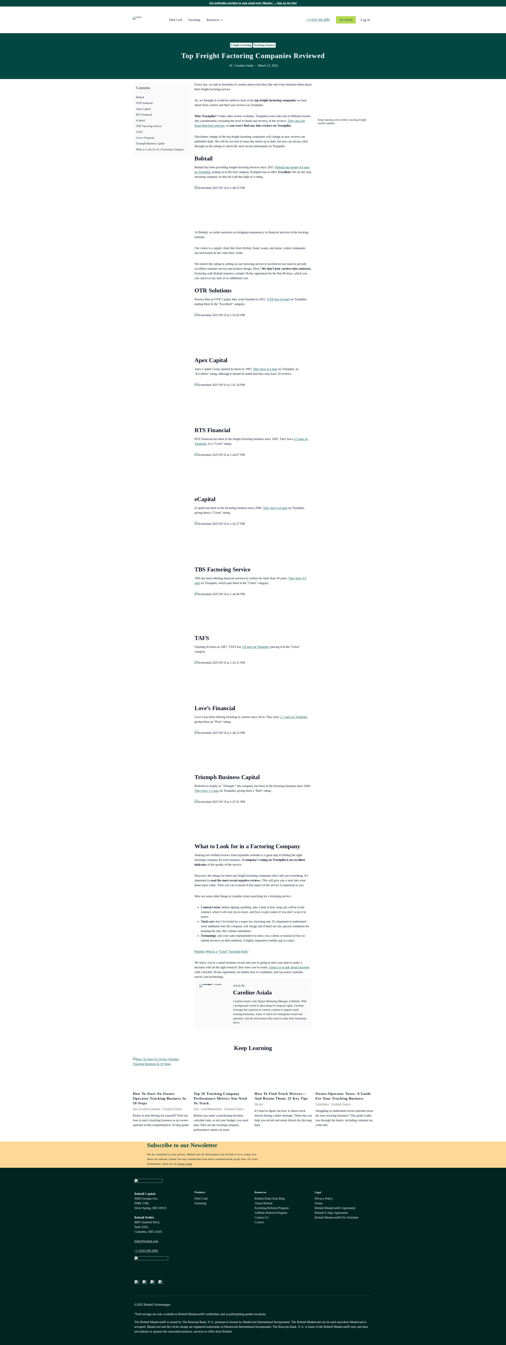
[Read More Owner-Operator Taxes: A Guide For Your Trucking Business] (344, 1073)
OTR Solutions (144, 103)
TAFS (139, 132)
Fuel (196, 1108)
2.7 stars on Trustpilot (293, 717)
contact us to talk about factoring (289, 967)
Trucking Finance (264, 45)
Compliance (322, 1104)
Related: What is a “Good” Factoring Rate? (221, 951)
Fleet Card (175, 20)
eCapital (140, 120)
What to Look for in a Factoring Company (160, 149)
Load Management (211, 1108)
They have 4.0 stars (275, 508)
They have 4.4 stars (265, 369)
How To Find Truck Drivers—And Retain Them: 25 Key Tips (281, 1096)
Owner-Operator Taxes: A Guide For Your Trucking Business (343, 1096)
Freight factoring (241, 45)
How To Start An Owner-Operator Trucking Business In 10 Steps (159, 1098)
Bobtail (140, 97)
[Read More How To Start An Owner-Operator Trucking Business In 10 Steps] (162, 1073)
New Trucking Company (146, 1108)
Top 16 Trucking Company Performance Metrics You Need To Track (220, 1098)
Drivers (259, 1104)
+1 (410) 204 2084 (146, 1250)
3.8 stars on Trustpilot (255, 646)
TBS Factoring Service (149, 126)
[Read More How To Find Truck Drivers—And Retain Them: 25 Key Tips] (283, 1073)
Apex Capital (143, 108)
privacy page (185, 1163)
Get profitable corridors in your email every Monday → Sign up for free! (253, 3)
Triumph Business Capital (150, 143)
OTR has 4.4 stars (278, 299)
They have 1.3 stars (206, 790)
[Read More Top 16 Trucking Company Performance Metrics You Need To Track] (222, 1073)
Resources (213, 20)
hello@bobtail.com (146, 1241)
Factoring (194, 20)
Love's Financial (145, 137)
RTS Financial (144, 114)
